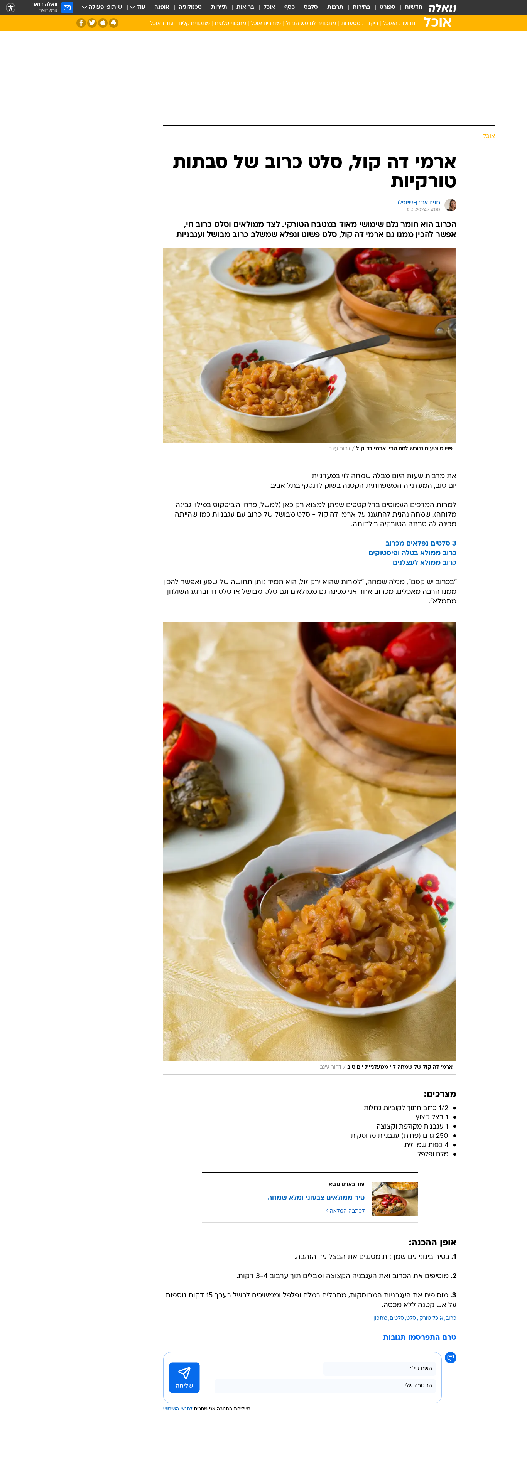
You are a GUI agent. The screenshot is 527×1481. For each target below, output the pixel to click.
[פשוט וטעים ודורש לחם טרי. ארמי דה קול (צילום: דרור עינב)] (309, 352)
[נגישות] (10, 8)
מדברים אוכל (266, 23)
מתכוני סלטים (230, 23)
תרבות (335, 7)
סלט (411, 1318)
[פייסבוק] (81, 23)
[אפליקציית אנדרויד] (113, 23)
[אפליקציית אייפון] (103, 23)
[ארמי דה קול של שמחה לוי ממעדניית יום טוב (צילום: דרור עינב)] (309, 848)
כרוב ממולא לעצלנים (424, 563)
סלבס (311, 7)
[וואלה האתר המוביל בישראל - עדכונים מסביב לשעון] (442, 8)
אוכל (269, 7)
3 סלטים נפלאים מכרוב (420, 544)
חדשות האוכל (399, 23)
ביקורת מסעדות (359, 23)
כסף (289, 7)
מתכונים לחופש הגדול (311, 23)
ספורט (387, 7)
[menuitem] (408, 7)
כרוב (451, 1318)
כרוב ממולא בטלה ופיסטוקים (412, 553)
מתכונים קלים (194, 23)
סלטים (397, 1318)
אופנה (161, 7)
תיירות (219, 7)
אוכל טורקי (430, 1318)
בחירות (361, 7)
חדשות (413, 7)
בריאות (245, 7)
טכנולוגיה (190, 7)
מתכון (380, 1318)
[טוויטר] (92, 23)
